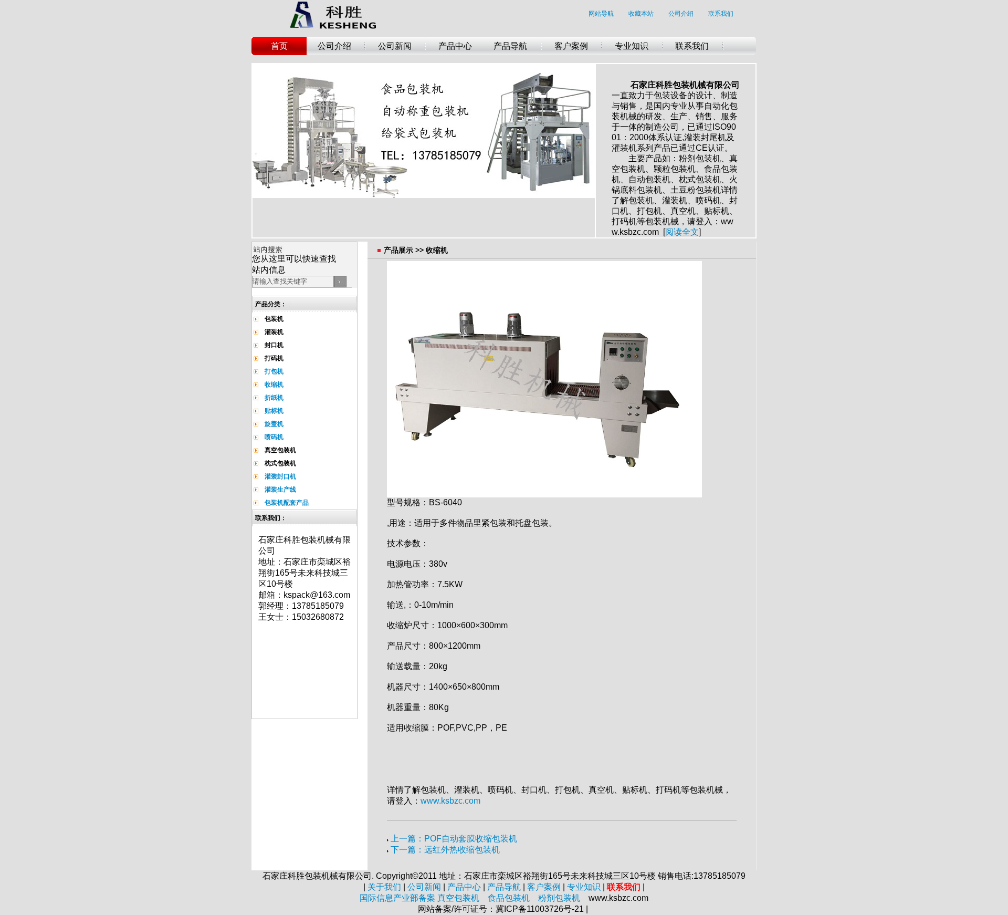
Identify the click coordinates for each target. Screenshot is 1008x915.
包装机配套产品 (287, 502)
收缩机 (274, 384)
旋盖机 (274, 424)
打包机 (274, 371)
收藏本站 (641, 13)
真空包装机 (458, 897)
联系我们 (720, 13)
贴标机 (274, 410)
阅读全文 (682, 231)
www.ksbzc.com (450, 800)
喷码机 (274, 437)
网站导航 (601, 13)
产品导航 (510, 45)
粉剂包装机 (559, 897)
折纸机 (274, 397)
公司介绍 (681, 13)
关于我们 (384, 886)
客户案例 (571, 45)
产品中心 (455, 45)
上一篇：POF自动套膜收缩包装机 (454, 838)
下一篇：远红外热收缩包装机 (445, 849)
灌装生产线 (280, 489)
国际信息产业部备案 (397, 897)
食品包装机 (509, 897)
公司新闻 (395, 45)
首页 (279, 45)
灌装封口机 (280, 476)
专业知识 (631, 45)
